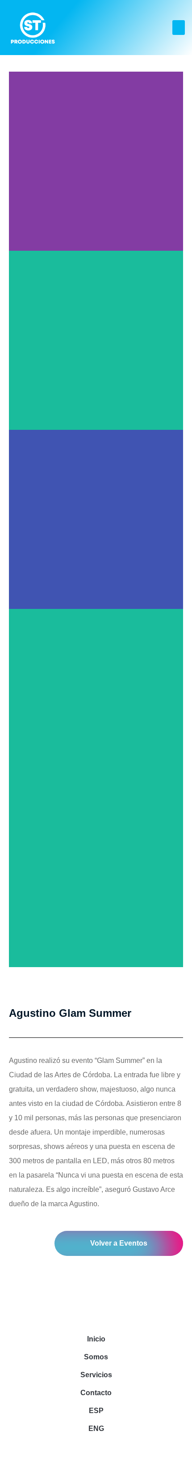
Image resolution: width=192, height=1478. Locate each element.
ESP (96, 1410)
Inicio (96, 1339)
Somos (96, 1357)
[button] (178, 27)
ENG (96, 1428)
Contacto (96, 1393)
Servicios (96, 1375)
